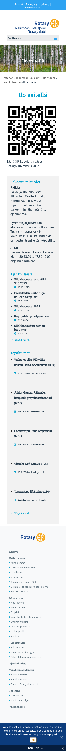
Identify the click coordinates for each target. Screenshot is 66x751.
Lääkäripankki (18, 631)
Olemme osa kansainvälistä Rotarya (29, 586)
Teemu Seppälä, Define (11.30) (32, 491)
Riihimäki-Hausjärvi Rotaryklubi (35, 78)
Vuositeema (17, 577)
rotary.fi (8, 78)
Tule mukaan (17, 642)
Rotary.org (31, 4)
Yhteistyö (15, 636)
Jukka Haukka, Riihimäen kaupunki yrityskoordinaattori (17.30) (33, 397)
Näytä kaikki (22, 339)
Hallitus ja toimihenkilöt (23, 567)
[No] (61, 737)
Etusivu (13, 551)
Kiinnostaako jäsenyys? (22, 652)
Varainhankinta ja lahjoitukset (26, 617)
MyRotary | (45, 4)
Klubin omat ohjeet (20, 700)
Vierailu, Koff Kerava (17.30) (31, 464)
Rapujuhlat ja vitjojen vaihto (33, 316)
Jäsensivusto (17, 695)
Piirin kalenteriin (19, 679)
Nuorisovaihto (32, 7)
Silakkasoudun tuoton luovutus (29, 327)
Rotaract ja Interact (20, 626)
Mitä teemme (17, 598)
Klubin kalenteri (19, 674)
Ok (33, 740)
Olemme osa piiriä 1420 (23, 582)
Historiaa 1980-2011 (21, 591)
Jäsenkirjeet (17, 572)
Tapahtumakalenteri (21, 670)
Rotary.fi (19, 4)
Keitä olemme (12, 82)
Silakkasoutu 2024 (27, 306)
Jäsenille (14, 690)
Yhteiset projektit (19, 621)
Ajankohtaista (17, 663)
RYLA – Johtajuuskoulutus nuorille (28, 657)
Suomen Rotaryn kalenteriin (25, 684)
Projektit (15, 612)
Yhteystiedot (17, 706)
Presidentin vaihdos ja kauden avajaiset (29, 295)
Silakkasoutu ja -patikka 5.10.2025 (31, 281)
